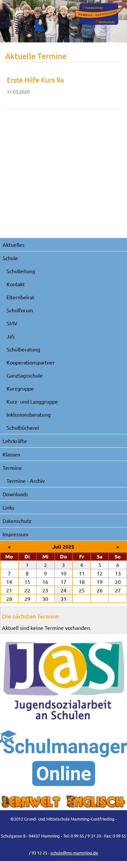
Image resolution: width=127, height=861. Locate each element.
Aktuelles (13, 244)
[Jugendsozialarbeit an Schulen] (63, 680)
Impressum (15, 534)
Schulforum (20, 310)
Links (8, 507)
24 (63, 590)
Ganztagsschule (25, 375)
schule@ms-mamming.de (74, 852)
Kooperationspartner (31, 362)
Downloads (15, 494)
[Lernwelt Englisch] (63, 802)
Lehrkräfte (15, 441)
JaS (11, 336)
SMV (12, 323)
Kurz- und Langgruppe (32, 401)
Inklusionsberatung (28, 414)
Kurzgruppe (20, 388)
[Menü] (99, 14)
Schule (10, 258)
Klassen (11, 454)
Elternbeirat (20, 297)
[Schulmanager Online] (63, 758)
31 (63, 598)
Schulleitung (21, 271)
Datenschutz (17, 520)
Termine (12, 467)
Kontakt (16, 284)
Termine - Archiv (26, 480)
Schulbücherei (23, 427)
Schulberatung (23, 349)
